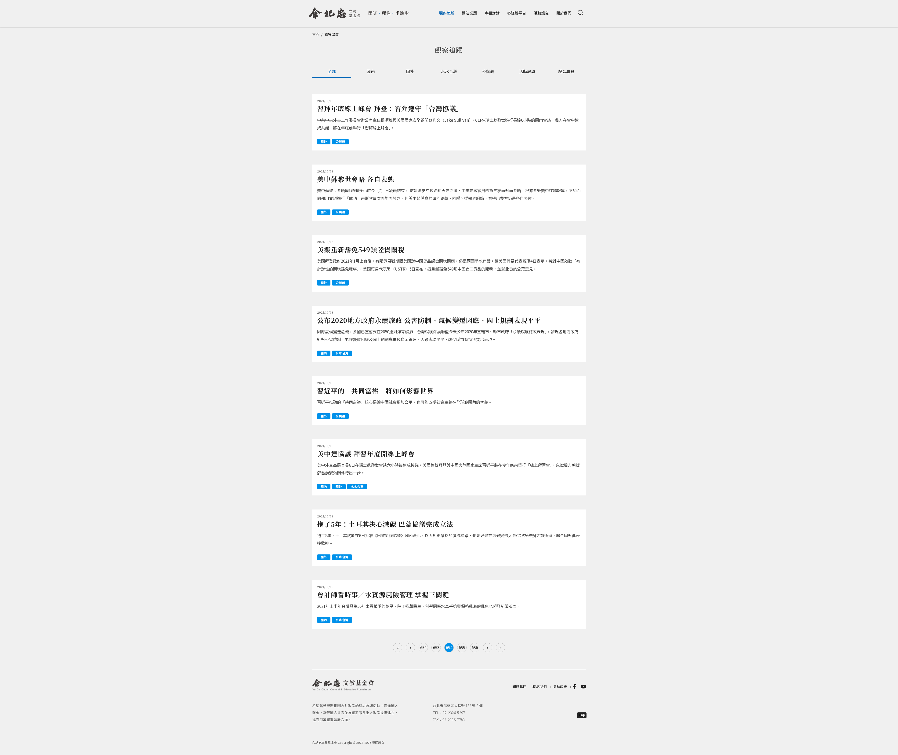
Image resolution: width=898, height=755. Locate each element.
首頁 (316, 34)
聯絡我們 (539, 686)
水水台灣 (449, 71)
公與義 (488, 71)
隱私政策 (560, 686)
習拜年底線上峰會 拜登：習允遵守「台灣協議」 (390, 108)
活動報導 (527, 71)
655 (462, 647)
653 (436, 647)
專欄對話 (492, 13)
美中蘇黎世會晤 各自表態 (356, 179)
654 (449, 647)
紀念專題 (566, 71)
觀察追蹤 (446, 13)
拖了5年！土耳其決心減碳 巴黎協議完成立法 (385, 524)
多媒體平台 (516, 13)
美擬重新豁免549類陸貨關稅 (361, 249)
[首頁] (335, 11)
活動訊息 (541, 13)
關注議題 (469, 13)
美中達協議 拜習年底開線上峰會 (366, 453)
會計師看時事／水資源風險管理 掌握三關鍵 (383, 594)
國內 (371, 71)
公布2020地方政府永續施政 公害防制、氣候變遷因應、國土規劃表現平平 (429, 320)
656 (475, 647)
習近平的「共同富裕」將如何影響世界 (375, 390)
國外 (410, 71)
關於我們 (563, 13)
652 (423, 647)
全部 (332, 71)
